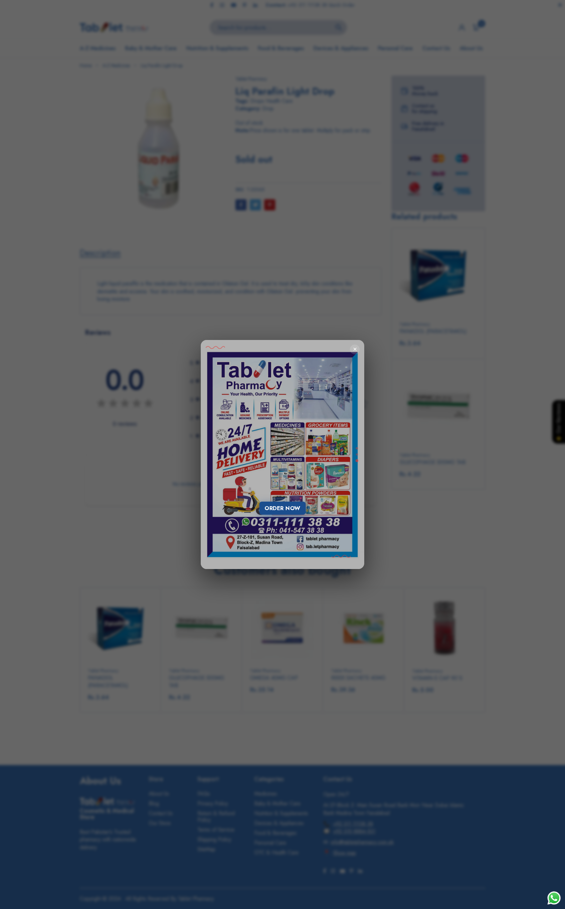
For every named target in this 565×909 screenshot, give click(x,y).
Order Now (282, 508)
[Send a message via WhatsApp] (554, 898)
